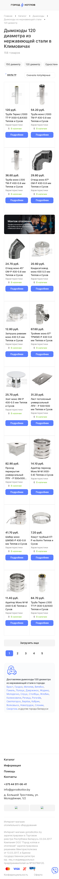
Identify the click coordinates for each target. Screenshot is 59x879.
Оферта (38, 874)
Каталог (22, 16)
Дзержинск (32, 690)
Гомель (11, 690)
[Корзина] (53, 5)
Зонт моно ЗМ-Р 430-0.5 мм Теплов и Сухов (16, 402)
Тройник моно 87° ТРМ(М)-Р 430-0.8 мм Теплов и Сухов (41, 337)
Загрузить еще (29, 642)
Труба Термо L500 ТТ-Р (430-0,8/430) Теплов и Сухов (42, 606)
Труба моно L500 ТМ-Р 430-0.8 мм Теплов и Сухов (15, 183)
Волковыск (13, 705)
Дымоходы (38, 16)
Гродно (19, 686)
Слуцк (24, 694)
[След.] (50, 653)
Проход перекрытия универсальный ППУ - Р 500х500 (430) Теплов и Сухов (15, 473)
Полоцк (20, 690)
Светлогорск (14, 701)
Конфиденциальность (16, 874)
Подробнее (16, 134)
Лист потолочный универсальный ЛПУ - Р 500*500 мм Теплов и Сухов (41, 404)
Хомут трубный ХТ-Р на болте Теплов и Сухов (42, 540)
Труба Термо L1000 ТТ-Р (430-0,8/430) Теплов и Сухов (16, 117)
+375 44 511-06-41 (15, 784)
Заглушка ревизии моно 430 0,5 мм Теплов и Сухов (15, 337)
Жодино (44, 690)
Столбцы (34, 694)
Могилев (28, 686)
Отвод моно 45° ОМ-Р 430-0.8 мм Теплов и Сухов (15, 271)
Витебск (39, 686)
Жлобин (44, 694)
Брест (10, 686)
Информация (12, 765)
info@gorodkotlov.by (17, 789)
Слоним (39, 705)
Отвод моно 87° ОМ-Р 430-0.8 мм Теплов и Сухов (41, 183)
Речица (26, 697)
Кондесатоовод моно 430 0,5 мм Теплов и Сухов (40, 271)
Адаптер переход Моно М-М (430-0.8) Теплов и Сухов (42, 471)
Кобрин (35, 701)
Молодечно (13, 694)
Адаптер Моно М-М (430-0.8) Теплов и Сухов (16, 606)
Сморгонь (12, 708)
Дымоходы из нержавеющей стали (22, 19)
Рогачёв (36, 697)
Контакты (10, 776)
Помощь (9, 771)
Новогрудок (27, 705)
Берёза (26, 701)
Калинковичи (14, 697)
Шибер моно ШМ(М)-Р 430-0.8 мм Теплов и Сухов (16, 540)
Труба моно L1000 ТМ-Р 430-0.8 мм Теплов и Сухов (41, 117)
